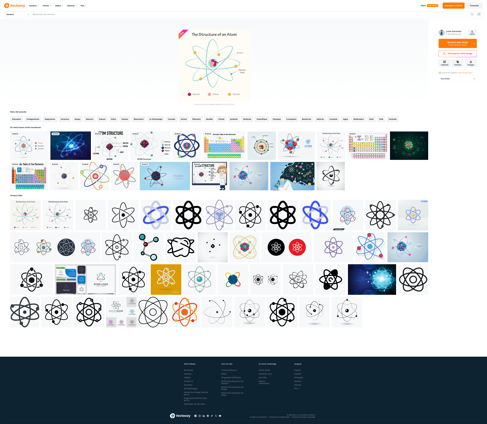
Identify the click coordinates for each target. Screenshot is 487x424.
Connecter (474, 5)
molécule (247, 119)
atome (184, 119)
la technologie (155, 119)
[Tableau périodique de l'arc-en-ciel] (367, 145)
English (297, 370)
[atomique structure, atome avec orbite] (199, 279)
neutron (89, 119)
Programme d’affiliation (231, 377)
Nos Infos (263, 377)
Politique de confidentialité (279, 417)
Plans (423, 5)
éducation (16, 119)
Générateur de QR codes (194, 404)
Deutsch (297, 381)
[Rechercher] (472, 14)
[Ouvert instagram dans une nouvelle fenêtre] (200, 416)
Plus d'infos (445, 79)
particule (392, 119)
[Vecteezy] (14, 5)
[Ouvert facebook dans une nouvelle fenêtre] (196, 416)
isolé (371, 119)
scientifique (262, 119)
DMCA (224, 374)
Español (297, 374)
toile (381, 119)
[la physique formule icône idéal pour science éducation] (413, 279)
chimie (221, 119)
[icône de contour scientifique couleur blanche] (166, 279)
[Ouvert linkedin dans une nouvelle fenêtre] (204, 416)
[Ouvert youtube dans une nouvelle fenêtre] (220, 416)
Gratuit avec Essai (458, 43)
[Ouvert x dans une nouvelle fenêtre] (216, 416)
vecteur (124, 119)
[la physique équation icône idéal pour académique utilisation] (380, 215)
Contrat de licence (229, 370)
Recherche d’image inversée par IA (196, 393)
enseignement (33, 119)
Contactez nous (265, 374)
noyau (77, 119)
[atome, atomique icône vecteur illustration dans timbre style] (24, 312)
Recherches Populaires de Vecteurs (232, 382)
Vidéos (58, 5)
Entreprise (188, 381)
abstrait (320, 119)
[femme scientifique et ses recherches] (292, 176)
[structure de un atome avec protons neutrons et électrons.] (245, 247)
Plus (82, 5)
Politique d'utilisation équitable (303, 417)
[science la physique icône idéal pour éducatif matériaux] (90, 215)
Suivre (472, 34)
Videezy (187, 377)
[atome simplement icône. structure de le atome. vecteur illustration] (213, 247)
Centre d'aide (264, 370)
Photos (46, 5)
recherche (306, 119)
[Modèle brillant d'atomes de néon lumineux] (70, 145)
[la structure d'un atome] (331, 145)
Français (297, 385)
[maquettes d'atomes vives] (248, 176)
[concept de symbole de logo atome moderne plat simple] (233, 279)
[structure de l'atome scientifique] (124, 176)
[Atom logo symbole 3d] (331, 176)
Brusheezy (188, 370)
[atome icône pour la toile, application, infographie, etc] (156, 215)
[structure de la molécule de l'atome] (187, 145)
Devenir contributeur (264, 382)
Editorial (70, 5)
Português (298, 377)
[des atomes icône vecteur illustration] (153, 312)
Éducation (188, 385)
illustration (139, 119)
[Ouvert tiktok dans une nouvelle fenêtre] (212, 416)
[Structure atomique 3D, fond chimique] (165, 176)
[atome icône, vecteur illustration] (217, 312)
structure (65, 119)
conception (291, 119)
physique (277, 119)
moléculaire (358, 119)
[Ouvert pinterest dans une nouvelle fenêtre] (208, 416)
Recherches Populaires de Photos (232, 388)
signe (345, 119)
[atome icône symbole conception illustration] (330, 279)
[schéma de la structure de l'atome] (110, 145)
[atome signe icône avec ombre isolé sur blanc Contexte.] (370, 247)
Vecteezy (187, 374)
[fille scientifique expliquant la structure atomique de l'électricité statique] (209, 176)
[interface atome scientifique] (409, 145)
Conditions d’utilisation (258, 417)
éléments (196, 119)
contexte (333, 119)
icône (113, 119)
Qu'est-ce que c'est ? (465, 73)
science (102, 119)
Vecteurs (33, 5)
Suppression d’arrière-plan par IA (195, 399)
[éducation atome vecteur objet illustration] (89, 312)
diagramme (50, 119)
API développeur (191, 388)
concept (171, 119)
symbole (234, 119)
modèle (209, 119)
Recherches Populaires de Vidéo (232, 394)
